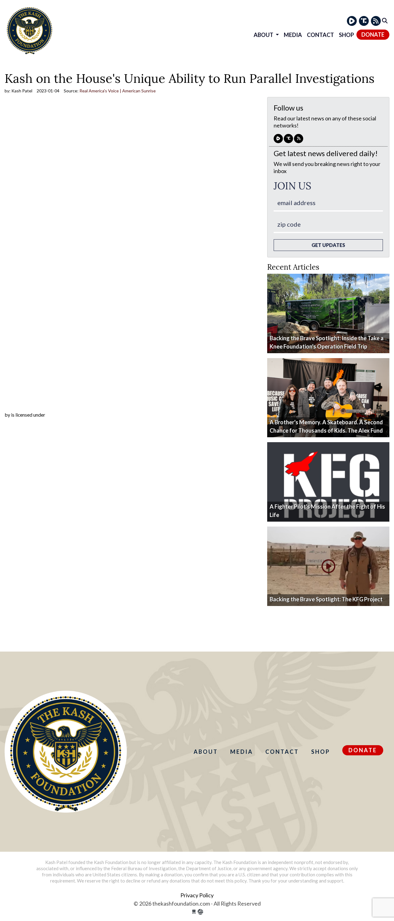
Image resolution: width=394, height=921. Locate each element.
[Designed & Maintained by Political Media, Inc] (194, 911)
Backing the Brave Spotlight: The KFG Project (326, 599)
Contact (320, 34)
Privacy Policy (197, 895)
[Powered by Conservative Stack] (200, 911)
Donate (372, 34)
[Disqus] (131, 332)
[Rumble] (352, 21)
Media (293, 34)
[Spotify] (364, 21)
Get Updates (328, 245)
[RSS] (376, 21)
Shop (346, 34)
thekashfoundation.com (29, 30)
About (264, 34)
